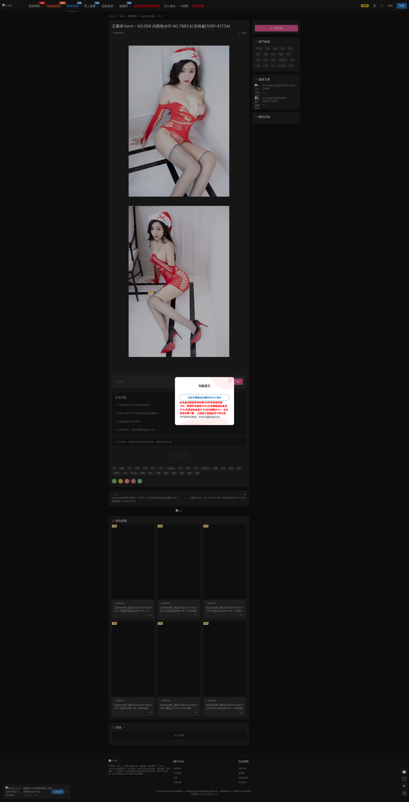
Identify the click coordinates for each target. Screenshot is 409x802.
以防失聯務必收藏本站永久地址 (204, 397)
